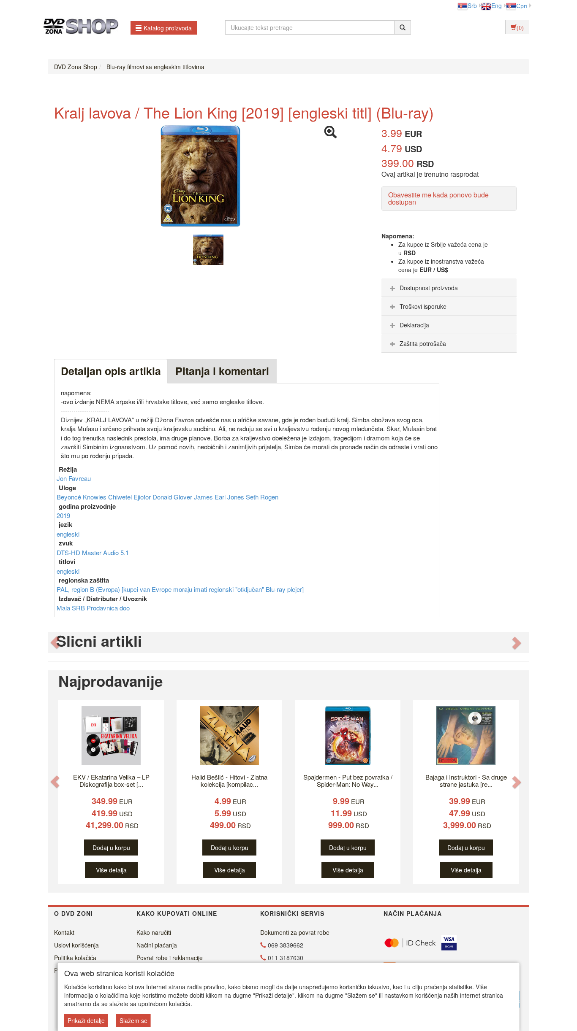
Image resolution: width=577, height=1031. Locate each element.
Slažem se (133, 1020)
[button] (55, 642)
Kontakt (64, 932)
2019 (63, 515)
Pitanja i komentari (222, 370)
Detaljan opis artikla (111, 370)
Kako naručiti (153, 932)
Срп (521, 5)
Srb (472, 5)
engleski (68, 533)
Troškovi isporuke (423, 306)
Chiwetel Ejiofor (130, 496)
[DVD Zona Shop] (78, 27)
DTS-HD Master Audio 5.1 (93, 552)
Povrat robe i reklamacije (169, 957)
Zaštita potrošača (423, 343)
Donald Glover (173, 496)
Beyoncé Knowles (82, 496)
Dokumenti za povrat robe (294, 932)
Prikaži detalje (86, 1020)
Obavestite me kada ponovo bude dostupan (438, 198)
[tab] (449, 287)
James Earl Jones (220, 496)
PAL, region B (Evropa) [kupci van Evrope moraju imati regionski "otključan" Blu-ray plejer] (180, 589)
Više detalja (111, 870)
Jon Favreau (74, 478)
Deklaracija (414, 325)
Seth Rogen (262, 496)
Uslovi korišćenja (76, 945)
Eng (496, 5)
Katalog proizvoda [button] (168, 28)
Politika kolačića (75, 957)
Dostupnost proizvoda (429, 287)
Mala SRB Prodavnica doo (93, 607)
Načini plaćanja (156, 945)
